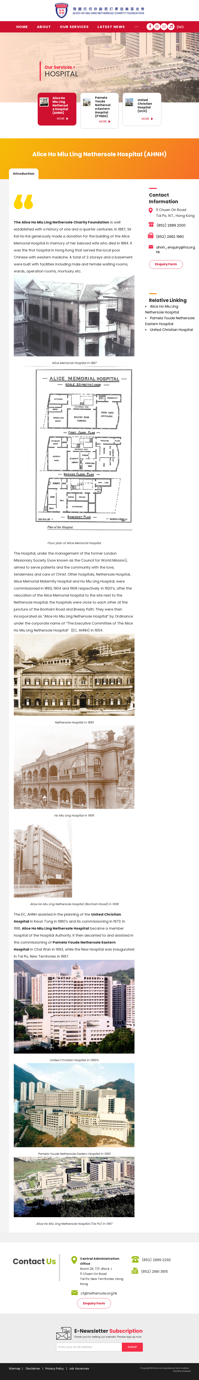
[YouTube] (164, 26)
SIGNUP (132, 1347)
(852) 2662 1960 (170, 236)
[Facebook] (150, 26)
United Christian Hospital (171, 329)
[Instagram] (157, 26)
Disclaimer (33, 1368)
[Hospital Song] (171, 26)
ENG (180, 26)
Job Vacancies (79, 1368)
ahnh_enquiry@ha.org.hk (176, 249)
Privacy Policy (54, 1368)
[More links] (137, 26)
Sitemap (14, 1368)
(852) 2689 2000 (171, 225)
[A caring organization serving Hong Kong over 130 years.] (99, 10)
